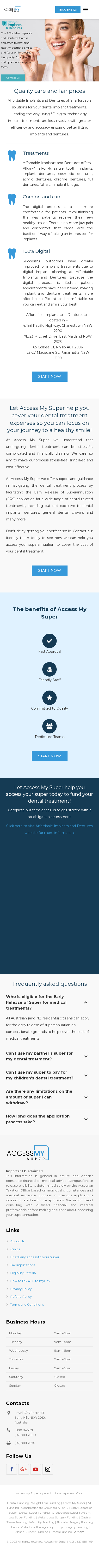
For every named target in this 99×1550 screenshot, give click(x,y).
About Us (17, 1241)
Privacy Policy (21, 1289)
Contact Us (12, 77)
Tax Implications (22, 1265)
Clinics (15, 1249)
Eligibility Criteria (23, 1273)
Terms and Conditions (27, 1304)
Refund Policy (21, 1296)
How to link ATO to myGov (30, 1281)
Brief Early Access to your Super (34, 1257)
